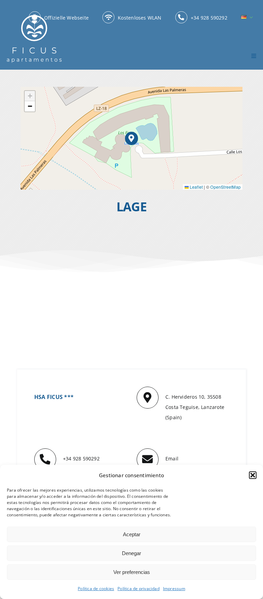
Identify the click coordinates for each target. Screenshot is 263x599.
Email (171, 458)
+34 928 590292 (81, 458)
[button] (252, 475)
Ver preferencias (131, 572)
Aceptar (131, 534)
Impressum (174, 588)
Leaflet (196, 187)
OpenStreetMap (225, 187)
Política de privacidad (138, 588)
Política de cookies (96, 588)
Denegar (131, 553)
